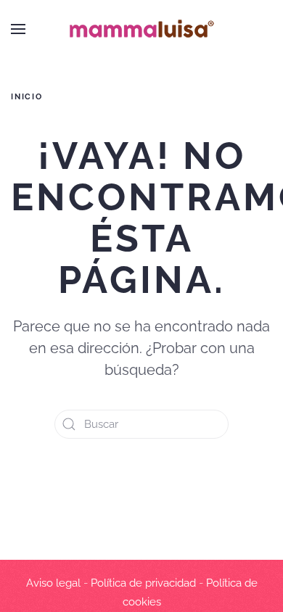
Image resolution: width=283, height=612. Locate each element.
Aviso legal (53, 583)
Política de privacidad (143, 583)
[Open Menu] (18, 29)
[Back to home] (141, 29)
